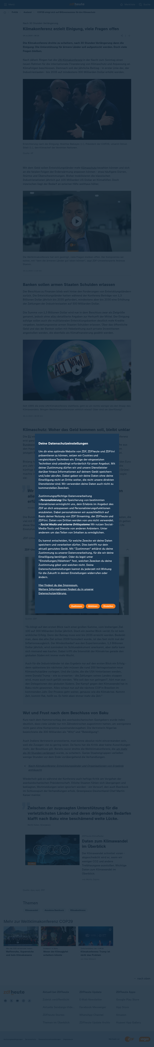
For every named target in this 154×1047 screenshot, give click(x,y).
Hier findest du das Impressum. (58, 585)
